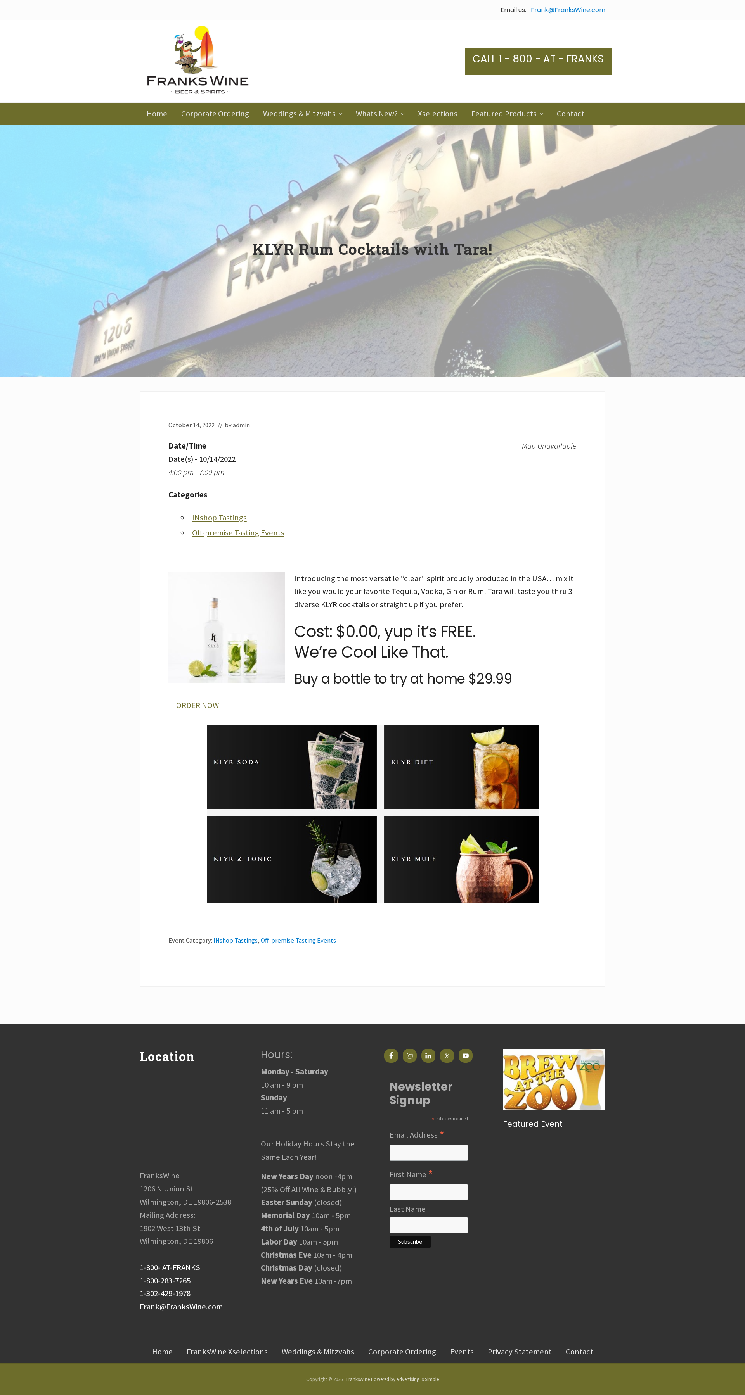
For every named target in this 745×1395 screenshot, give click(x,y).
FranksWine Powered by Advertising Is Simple (392, 1379)
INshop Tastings (219, 518)
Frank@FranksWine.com (568, 9)
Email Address (417, 1135)
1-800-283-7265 (165, 1281)
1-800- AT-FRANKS (170, 1267)
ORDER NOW (197, 705)
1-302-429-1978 (165, 1293)
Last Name (408, 1209)
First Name (411, 1175)
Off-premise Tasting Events (238, 533)
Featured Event (533, 1124)
